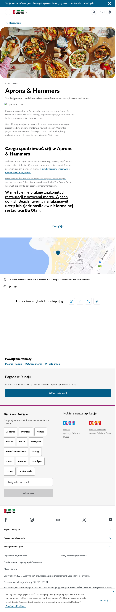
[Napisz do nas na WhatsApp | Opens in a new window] (71, 301)
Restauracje (15, 23)
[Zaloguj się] (109, 12)
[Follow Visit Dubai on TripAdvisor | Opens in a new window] (58, 520)
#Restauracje (52, 364)
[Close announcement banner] (109, 3)
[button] (105, 600)
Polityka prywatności (71, 587)
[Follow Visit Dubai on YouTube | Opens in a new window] (110, 520)
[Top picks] (101, 12)
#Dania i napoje (13, 364)
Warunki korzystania (94, 587)
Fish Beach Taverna (26, 201)
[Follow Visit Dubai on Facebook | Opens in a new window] (5, 520)
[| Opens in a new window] (32, 520)
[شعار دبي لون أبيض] (13, 511)
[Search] (94, 12)
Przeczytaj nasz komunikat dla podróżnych (72, 3)
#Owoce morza (33, 364)
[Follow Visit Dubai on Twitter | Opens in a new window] (84, 520)
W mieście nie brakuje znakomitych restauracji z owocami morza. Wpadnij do (37, 197)
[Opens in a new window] (80, 301)
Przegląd (58, 226)
